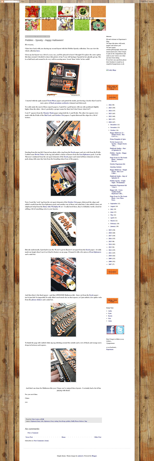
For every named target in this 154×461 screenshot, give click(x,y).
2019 (110, 230)
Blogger (94, 456)
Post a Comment (33, 433)
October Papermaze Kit (117, 164)
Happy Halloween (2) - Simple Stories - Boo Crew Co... (117, 134)
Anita (110, 311)
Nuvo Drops (62, 421)
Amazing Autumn (115, 167)
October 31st (60, 115)
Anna (110, 321)
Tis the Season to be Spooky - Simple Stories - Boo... (118, 144)
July (112, 209)
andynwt (80, 456)
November (113, 127)
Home (63, 437)
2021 (110, 119)
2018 (110, 233)
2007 (110, 264)
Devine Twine (39, 154)
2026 (110, 105)
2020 (110, 122)
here (38, 51)
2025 (110, 108)
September (114, 203)
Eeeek (73, 152)
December (113, 124)
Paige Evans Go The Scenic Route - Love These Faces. (118, 198)
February (113, 223)
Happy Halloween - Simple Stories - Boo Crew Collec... (118, 171)
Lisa (109, 318)
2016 (110, 238)
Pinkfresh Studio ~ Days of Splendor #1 (118, 177)
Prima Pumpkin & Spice (118, 139)
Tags (86, 421)
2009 (110, 258)
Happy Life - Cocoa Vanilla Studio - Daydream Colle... (116, 192)
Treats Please (52, 100)
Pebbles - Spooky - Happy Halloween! (118, 154)
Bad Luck (48, 115)
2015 (110, 241)
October (113, 130)
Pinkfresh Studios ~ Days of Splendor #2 (118, 149)
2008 (110, 261)
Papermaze (109, 349)
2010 (110, 256)
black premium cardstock (59, 103)
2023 (110, 113)
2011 (110, 253)
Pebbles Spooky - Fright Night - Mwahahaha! (117, 182)
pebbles (68, 421)
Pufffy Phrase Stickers (77, 421)
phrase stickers (37, 299)
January (113, 226)
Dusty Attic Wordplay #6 (51, 206)
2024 (110, 111)
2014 (110, 244)
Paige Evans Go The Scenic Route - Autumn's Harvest (118, 159)
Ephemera (47, 421)
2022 (110, 116)
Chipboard (33, 421)
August (112, 206)
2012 (110, 250)
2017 (110, 236)
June (112, 212)
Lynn (109, 313)
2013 (110, 247)
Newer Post (29, 437)
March (112, 221)
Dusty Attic (40, 421)
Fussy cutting (54, 421)
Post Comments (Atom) (41, 441)
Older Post (97, 437)
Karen (110, 316)
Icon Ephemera (85, 154)
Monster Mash (48, 113)
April (112, 218)
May (112, 215)
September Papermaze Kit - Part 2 (118, 186)
